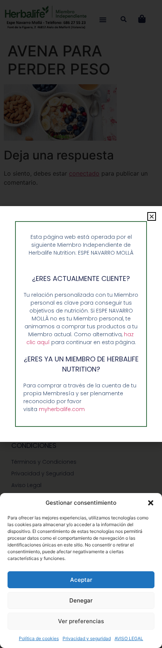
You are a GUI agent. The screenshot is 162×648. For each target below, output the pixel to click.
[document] (81, 324)
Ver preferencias (81, 621)
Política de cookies (39, 638)
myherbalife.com (62, 409)
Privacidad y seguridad (87, 638)
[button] (150, 503)
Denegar (81, 600)
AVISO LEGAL (129, 638)
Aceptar (81, 579)
